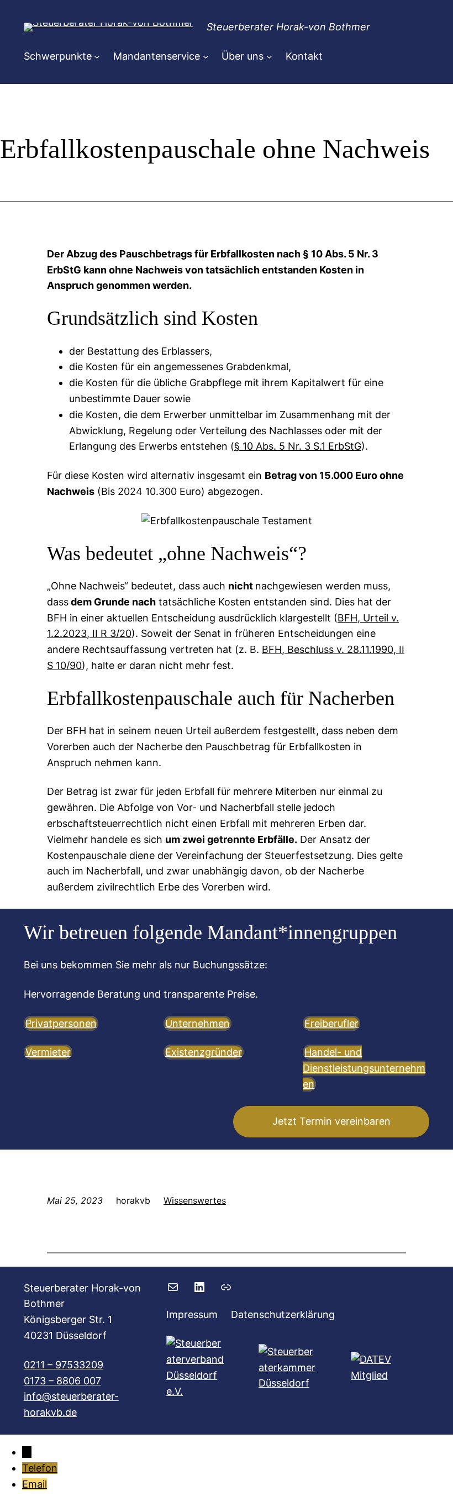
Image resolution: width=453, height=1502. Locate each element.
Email (34, 1484)
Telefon (39, 1468)
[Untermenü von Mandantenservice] (206, 57)
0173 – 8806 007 (62, 1381)
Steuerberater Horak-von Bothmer (288, 27)
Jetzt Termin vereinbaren (331, 1121)
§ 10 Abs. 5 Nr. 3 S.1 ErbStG (297, 446)
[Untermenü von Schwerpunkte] (97, 57)
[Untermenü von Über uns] (269, 57)
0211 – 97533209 (63, 1365)
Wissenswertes (195, 1200)
